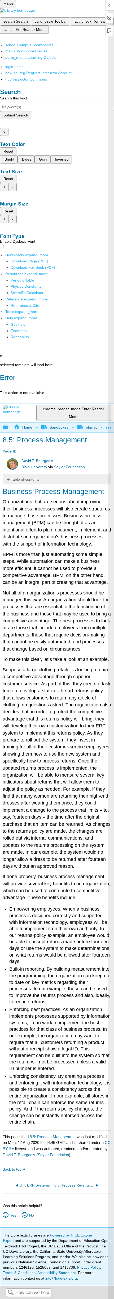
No (31, 1215)
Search (10, 1293)
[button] (19, 331)
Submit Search (15, 115)
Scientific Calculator (27, 293)
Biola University (34, 467)
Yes (13, 1215)
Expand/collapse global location (108, 425)
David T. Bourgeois (37, 461)
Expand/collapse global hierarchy (9, 427)
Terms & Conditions (19, 1273)
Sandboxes (59, 427)
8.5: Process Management (53, 1136)
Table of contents (25, 479)
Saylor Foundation (69, 467)
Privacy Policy (88, 1267)
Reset (8, 151)
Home (27, 427)
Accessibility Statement (56, 1273)
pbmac (91, 427)
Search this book (14, 98)
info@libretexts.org (60, 1278)
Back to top (12, 1169)
